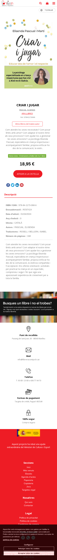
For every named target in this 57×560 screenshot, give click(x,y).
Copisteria (28, 483)
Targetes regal (28, 490)
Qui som (28, 502)
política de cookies (11, 540)
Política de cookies (28, 521)
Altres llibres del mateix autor (27, 124)
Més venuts (28, 470)
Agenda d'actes (28, 477)
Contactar (28, 505)
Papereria (28, 480)
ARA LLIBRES (27, 114)
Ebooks (28, 474)
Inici (28, 467)
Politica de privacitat (28, 518)
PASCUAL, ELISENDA (27, 110)
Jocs (28, 486)
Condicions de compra (28, 524)
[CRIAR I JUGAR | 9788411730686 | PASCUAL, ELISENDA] (28, 53)
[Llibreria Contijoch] (7, 3)
